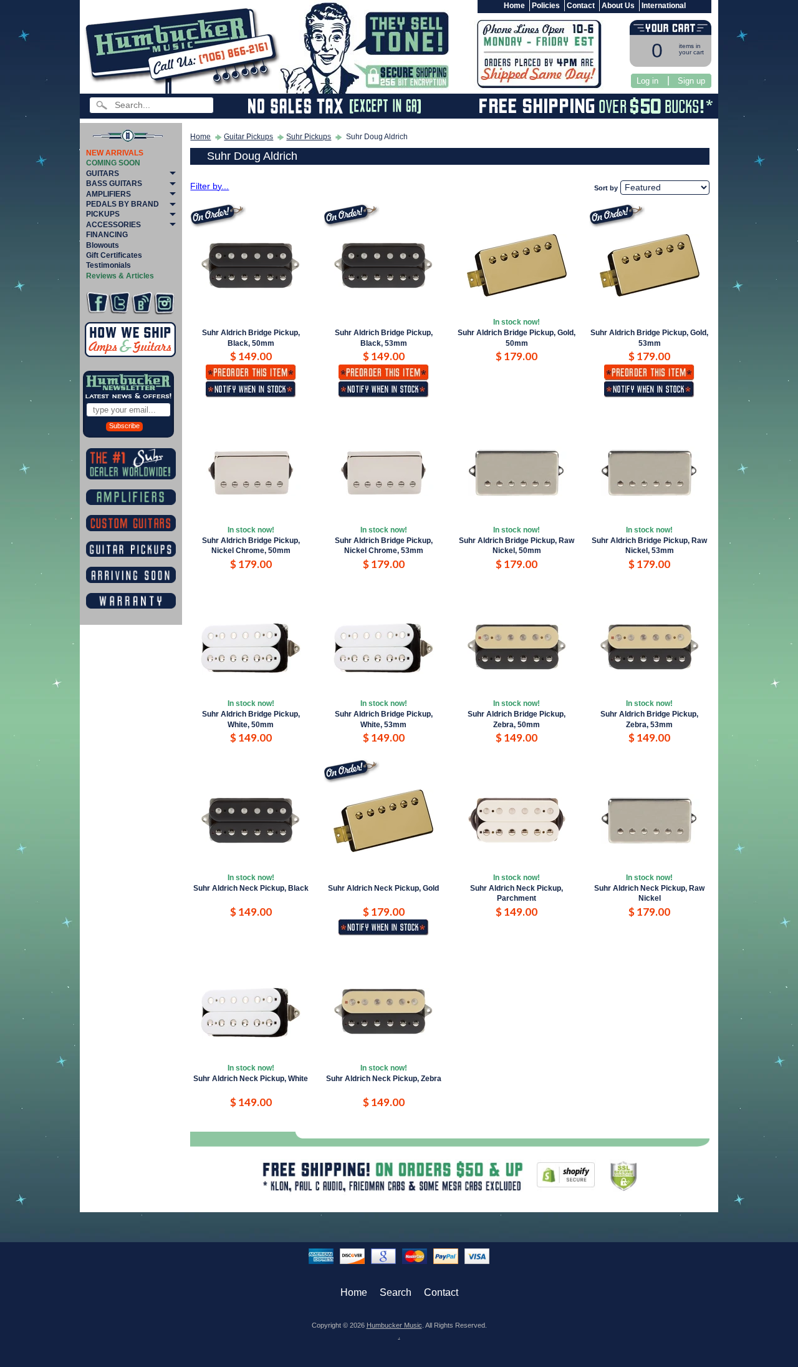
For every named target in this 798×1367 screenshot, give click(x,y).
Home (514, 5)
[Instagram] (164, 303)
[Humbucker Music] (184, 49)
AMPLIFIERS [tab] (108, 194)
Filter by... (209, 186)
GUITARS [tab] (102, 173)
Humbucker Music (394, 1325)
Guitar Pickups (248, 136)
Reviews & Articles (120, 276)
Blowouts (102, 245)
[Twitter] (119, 303)
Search (395, 1292)
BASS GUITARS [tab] (114, 183)
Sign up (691, 81)
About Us (618, 5)
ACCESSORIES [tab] (113, 224)
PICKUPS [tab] (103, 214)
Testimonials (108, 265)
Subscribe (124, 425)
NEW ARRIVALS (114, 153)
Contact (581, 5)
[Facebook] (97, 303)
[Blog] (142, 303)
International (664, 5)
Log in (647, 81)
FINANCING (107, 234)
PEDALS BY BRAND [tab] (122, 204)
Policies (546, 5)
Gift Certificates (114, 255)
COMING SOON (113, 163)
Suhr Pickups (308, 136)
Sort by (606, 188)
